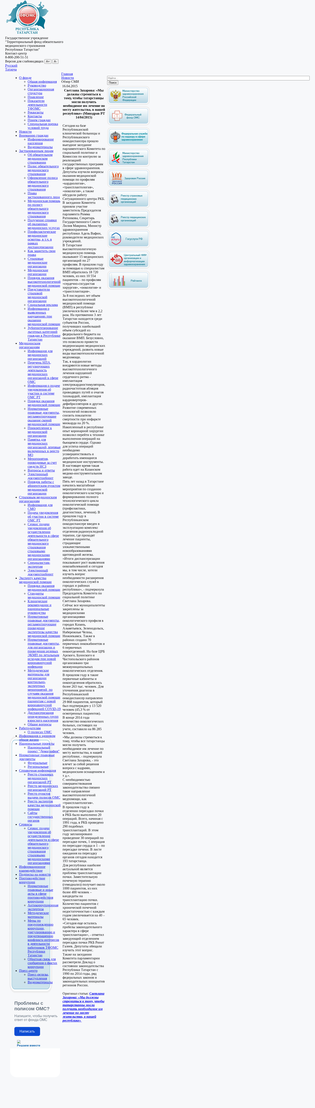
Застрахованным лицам (36, 151)
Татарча (11, 69)
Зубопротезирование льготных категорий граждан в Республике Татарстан (44, 333)
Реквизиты (36, 112)
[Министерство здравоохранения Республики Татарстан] (128, 166)
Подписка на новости (35, 874)
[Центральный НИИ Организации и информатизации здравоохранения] (128, 268)
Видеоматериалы (40, 147)
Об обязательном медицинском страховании (40, 158)
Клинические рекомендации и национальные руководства (39, 607)
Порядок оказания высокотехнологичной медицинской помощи (44, 281)
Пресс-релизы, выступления (38, 976)
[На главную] (27, 34)
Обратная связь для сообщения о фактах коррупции (42, 963)
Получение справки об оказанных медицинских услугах (44, 224)
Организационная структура (41, 91)
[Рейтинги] (128, 289)
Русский (11, 65)
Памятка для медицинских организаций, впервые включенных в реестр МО (44, 447)
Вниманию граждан (33, 135)
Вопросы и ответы (41, 470)
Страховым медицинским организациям (38, 499)
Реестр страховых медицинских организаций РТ (40, 778)
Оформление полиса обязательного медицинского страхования (43, 183)
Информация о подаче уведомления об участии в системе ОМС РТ (44, 391)
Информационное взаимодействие (32, 868)
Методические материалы (38, 915)
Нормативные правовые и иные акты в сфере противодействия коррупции (40, 893)
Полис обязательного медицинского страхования (43, 170)
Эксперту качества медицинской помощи (35, 580)
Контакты (35, 116)
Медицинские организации (38, 272)
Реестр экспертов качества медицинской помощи (44, 805)
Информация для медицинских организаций (40, 354)
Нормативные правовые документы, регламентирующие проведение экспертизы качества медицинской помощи (44, 626)
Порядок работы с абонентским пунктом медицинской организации (44, 487)
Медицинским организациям (29, 345)
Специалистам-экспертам (39, 564)
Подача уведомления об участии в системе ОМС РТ (43, 516)
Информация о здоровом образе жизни (37, 738)
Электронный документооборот (40, 476)
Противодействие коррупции (32, 880)
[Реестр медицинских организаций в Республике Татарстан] (128, 218)
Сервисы (25, 824)
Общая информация (42, 81)
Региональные (38, 766)
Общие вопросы (39, 724)
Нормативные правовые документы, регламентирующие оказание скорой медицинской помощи (44, 416)
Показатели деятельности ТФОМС (37, 104)
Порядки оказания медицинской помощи (44, 403)
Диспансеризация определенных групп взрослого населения (43, 716)
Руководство (37, 85)
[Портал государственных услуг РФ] (128, 247)
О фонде (25, 78)
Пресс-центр (28, 970)
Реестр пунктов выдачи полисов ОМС (44, 795)
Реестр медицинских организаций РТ (43, 788)
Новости (25, 131)
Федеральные (37, 763)
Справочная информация (37, 770)
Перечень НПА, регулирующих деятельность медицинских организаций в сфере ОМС (43, 372)
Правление (36, 97)
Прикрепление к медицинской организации (40, 431)
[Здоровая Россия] (128, 187)
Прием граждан (39, 120)
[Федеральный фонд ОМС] (128, 124)
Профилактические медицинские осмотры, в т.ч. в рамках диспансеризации (42, 239)
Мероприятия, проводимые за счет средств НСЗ (42, 462)
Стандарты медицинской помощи (44, 595)
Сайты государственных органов (40, 816)
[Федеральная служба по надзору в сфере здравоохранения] (128, 145)
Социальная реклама (43, 305)
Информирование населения (41, 141)
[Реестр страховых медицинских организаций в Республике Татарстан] (128, 191)
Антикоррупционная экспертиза (43, 907)
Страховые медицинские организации (37, 262)
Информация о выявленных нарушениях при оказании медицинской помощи (44, 316)
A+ (48, 61)
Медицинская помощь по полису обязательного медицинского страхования (44, 208)
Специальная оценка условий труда (43, 126)
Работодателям (30, 728)
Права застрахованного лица (44, 195)
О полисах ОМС (40, 732)
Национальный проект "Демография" (44, 749)
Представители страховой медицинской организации (39, 295)
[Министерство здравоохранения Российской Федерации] (128, 104)
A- (55, 61)
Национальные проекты (36, 743)
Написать (27, 1031)
